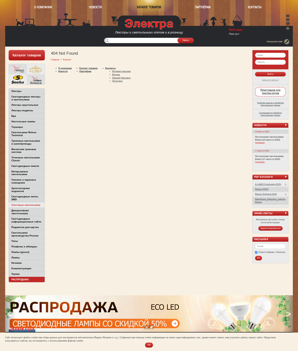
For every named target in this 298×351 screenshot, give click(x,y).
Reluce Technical (36, 79)
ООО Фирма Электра (149, 27)
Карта (287, 23)
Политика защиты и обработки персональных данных (270, 104)
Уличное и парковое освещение (23, 181)
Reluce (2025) (262, 189)
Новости (95, 7)
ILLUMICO (36, 69)
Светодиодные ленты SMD (24, 198)
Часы (14, 241)
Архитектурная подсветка (20, 189)
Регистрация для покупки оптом (270, 92)
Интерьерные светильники (19, 173)
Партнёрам (203, 7)
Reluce (18, 69)
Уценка (15, 274)
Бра (13, 116)
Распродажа (20, 279)
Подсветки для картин (25, 227)
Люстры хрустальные (24, 104)
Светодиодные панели (25, 166)
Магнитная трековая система (23, 151)
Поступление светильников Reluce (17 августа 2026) (269, 157)
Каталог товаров (149, 7)
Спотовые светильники (25, 205)
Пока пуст (234, 34)
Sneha (18, 79)
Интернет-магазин (121, 71)
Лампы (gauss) (20, 252)
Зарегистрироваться (270, 228)
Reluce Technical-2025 (266, 194)
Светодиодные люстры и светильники (25, 98)
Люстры (16, 91)
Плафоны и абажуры (24, 246)
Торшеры (17, 127)
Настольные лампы (23, 121)
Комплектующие (21, 268)
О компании (43, 7)
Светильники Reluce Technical (23, 134)
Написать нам (287, 19)
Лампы (15, 257)
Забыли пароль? (270, 80)
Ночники (16, 262)
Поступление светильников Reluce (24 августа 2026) (269, 138)
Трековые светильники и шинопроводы (25, 142)
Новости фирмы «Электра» (272, 252)
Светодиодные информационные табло (26, 220)
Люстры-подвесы (22, 110)
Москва (116, 74)
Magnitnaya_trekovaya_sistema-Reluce (270, 200)
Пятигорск (117, 81)
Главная (287, 15)
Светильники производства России (24, 234)
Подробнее (260, 143)
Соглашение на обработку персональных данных (270, 114)
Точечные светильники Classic (25, 159)
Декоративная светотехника (20, 212)
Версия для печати (287, 28)
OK (149, 345)
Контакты (254, 7)
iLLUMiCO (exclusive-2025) (268, 184)
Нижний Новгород (121, 78)
